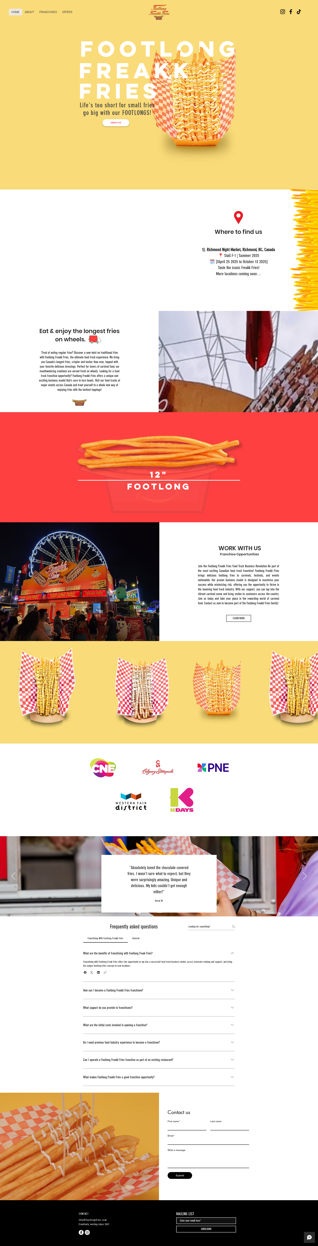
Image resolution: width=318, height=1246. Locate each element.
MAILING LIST (185, 1214)
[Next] (305, 876)
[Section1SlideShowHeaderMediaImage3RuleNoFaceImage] (163, 908)
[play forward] (314, 688)
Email (171, 1135)
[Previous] (13, 876)
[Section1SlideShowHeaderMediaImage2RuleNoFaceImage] (158, 908)
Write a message (176, 1150)
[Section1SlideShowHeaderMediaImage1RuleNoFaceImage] (155, 908)
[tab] (105, 938)
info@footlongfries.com (93, 1220)
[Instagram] (282, 11)
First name (174, 1121)
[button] (85, 972)
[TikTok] (299, 11)
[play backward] (4, 688)
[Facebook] (291, 11)
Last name (215, 1121)
